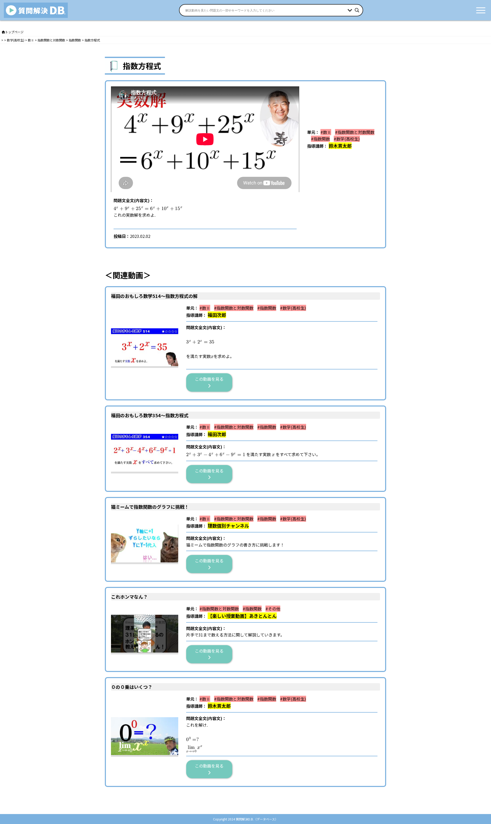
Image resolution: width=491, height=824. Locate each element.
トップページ (14, 32)
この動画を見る (211, 379)
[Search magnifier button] (357, 10)
